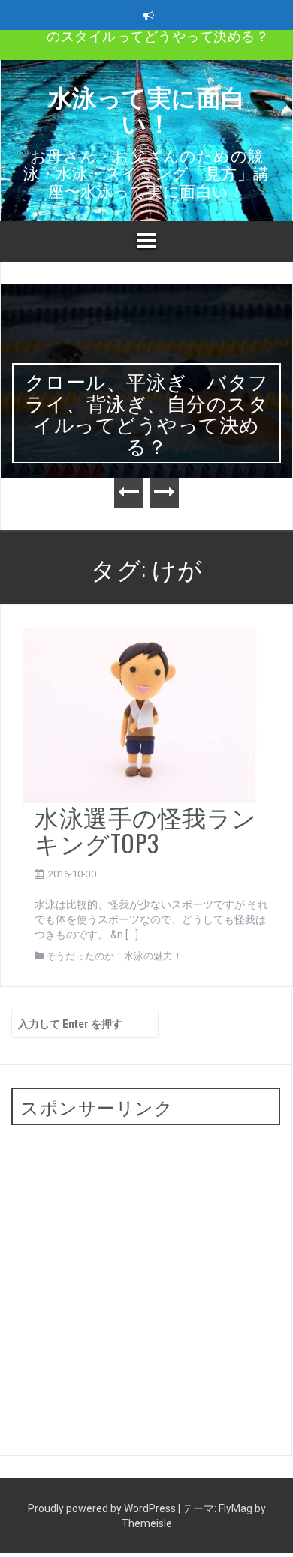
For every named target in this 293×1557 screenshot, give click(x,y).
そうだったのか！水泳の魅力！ (114, 956)
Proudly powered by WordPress (103, 1508)
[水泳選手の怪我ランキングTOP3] (140, 715)
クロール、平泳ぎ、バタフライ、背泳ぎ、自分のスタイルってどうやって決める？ (147, 413)
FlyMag (235, 1508)
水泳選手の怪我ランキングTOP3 (146, 829)
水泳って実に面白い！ (147, 109)
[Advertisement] (146, 1282)
